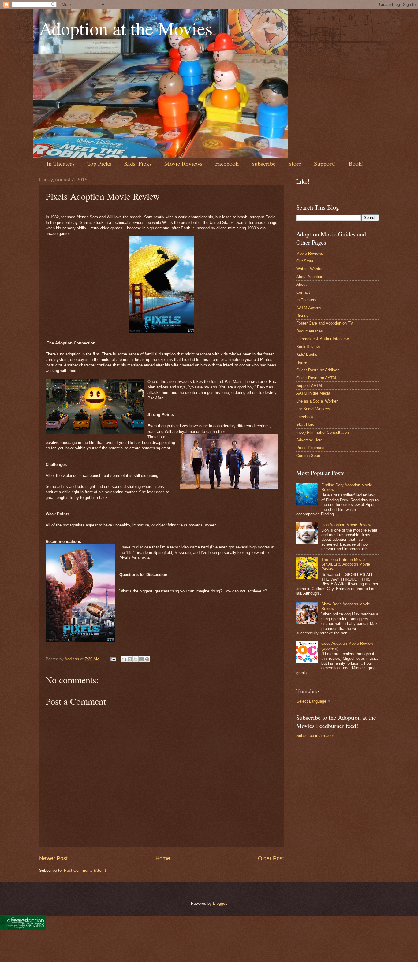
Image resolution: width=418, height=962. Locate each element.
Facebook (227, 163)
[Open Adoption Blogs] (23, 929)
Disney (302, 315)
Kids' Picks (138, 163)
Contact (303, 292)
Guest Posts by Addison (317, 370)
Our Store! (305, 261)
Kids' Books (306, 354)
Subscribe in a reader (315, 735)
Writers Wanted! (310, 268)
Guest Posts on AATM (316, 378)
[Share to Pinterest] (147, 659)
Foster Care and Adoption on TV (324, 323)
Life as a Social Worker (317, 401)
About (301, 284)
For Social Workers (313, 409)
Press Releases (310, 447)
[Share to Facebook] (141, 659)
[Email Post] (113, 659)
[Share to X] (135, 659)
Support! (325, 163)
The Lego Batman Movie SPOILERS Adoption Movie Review (345, 564)
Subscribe (263, 163)
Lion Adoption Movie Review (346, 524)
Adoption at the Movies (125, 28)
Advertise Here (309, 440)
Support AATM (309, 385)
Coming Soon (308, 455)
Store (294, 163)
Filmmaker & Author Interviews (323, 338)
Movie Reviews (183, 163)
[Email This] (124, 659)
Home (162, 858)
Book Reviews (309, 346)
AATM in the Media (313, 393)
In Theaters (61, 163)
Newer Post (53, 858)
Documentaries (309, 331)
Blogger (219, 903)
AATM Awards (308, 308)
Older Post (271, 858)
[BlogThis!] (130, 659)
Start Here (305, 424)
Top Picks (99, 163)
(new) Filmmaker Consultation (322, 432)
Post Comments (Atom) (85, 870)
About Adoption (309, 276)
